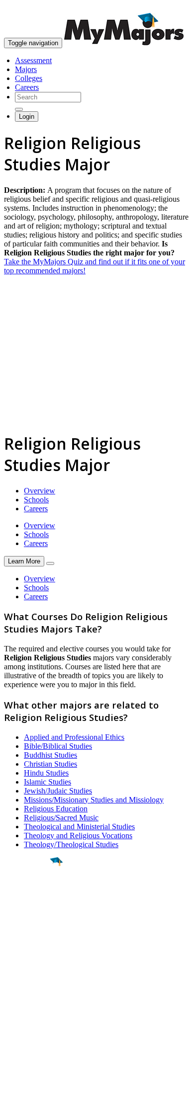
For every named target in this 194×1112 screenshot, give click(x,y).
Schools (36, 499)
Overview (39, 490)
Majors (26, 69)
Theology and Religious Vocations (78, 835)
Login (26, 116)
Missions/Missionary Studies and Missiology (94, 799)
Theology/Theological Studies (71, 844)
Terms (13, 1099)
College (30, 916)
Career (29, 938)
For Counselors (28, 1004)
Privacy (41, 1099)
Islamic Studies (47, 782)
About (16, 975)
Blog (11, 1040)
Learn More (24, 561)
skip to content (170, 7)
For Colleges (24, 1013)
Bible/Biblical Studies (58, 746)
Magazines (21, 1022)
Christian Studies (50, 764)
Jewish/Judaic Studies (58, 791)
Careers (27, 87)
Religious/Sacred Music (61, 817)
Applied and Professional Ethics (74, 737)
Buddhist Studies (50, 755)
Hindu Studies (46, 773)
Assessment (33, 60)
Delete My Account (35, 1031)
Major (27, 895)
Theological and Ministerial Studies (79, 826)
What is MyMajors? (35, 995)
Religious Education (56, 808)
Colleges (28, 78)
